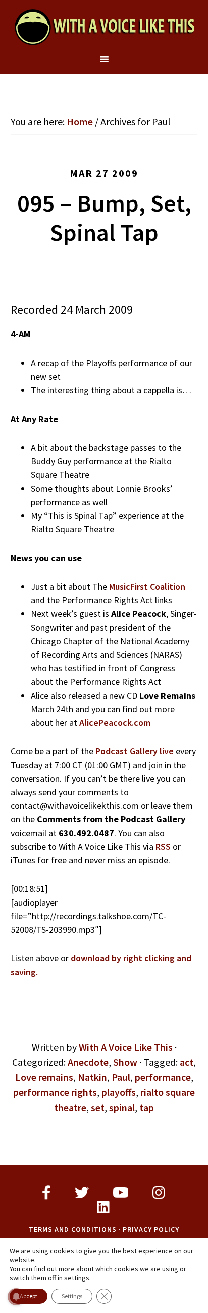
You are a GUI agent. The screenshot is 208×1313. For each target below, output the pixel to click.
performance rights (55, 1092)
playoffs (118, 1092)
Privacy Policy (151, 1229)
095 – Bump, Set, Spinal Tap (104, 217)
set (98, 1107)
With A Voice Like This (104, 27)
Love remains (44, 1077)
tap (146, 1107)
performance (163, 1077)
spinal (122, 1107)
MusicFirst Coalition (147, 586)
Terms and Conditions (73, 1229)
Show (125, 1062)
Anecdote (88, 1062)
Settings (72, 1296)
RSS (163, 846)
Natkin (92, 1077)
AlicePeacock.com (114, 722)
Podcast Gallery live (134, 751)
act (186, 1062)
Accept (28, 1296)
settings (76, 1277)
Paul (121, 1077)
